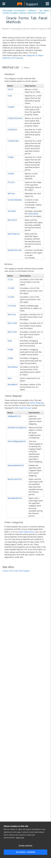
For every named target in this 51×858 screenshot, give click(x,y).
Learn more (20, 838)
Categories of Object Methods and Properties (22, 56)
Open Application (26, 531)
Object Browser (25, 408)
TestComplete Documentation (14, 10)
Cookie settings (25, 845)
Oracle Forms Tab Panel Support (16, 570)
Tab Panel (41, 13)
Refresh (11, 194)
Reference (32, 10)
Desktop (22, 13)
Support (32, 4)
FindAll (11, 107)
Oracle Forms (32, 13)
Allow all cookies (25, 852)
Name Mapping (36, 402)
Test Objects (44, 10)
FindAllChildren (15, 118)
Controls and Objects (10, 13)
